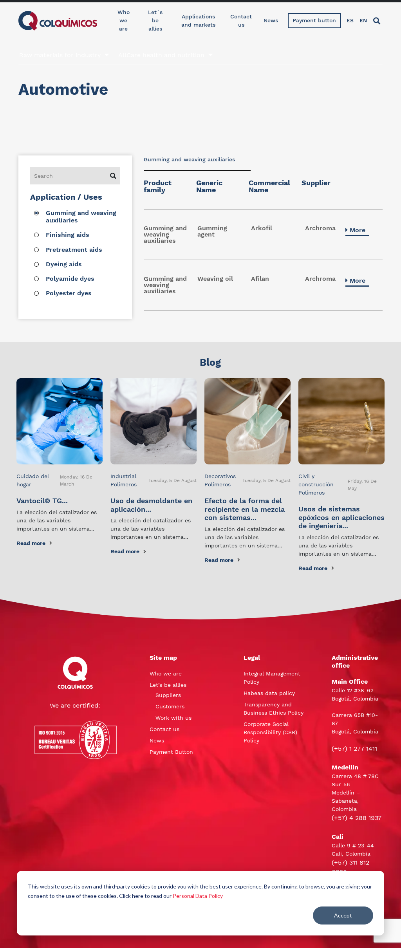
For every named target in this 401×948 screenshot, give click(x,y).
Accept (343, 915)
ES (350, 20)
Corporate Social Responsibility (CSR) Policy (270, 732)
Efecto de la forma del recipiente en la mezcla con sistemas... (244, 509)
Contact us (241, 20)
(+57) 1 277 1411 (354, 748)
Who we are (123, 20)
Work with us (173, 718)
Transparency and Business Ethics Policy (273, 708)
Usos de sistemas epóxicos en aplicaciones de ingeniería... (341, 517)
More (357, 230)
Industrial (123, 476)
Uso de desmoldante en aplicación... (151, 505)
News (271, 20)
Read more (30, 543)
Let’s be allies (168, 685)
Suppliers (168, 695)
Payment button (314, 20)
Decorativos (220, 476)
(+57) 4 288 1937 (356, 818)
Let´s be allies (155, 20)
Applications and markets (198, 20)
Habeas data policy (269, 693)
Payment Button (171, 752)
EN (363, 20)
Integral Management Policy (272, 677)
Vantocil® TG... (42, 501)
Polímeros (123, 484)
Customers (169, 706)
